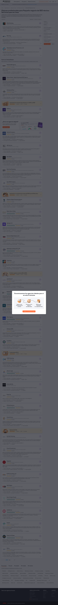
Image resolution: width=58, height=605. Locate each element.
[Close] (45, 292)
